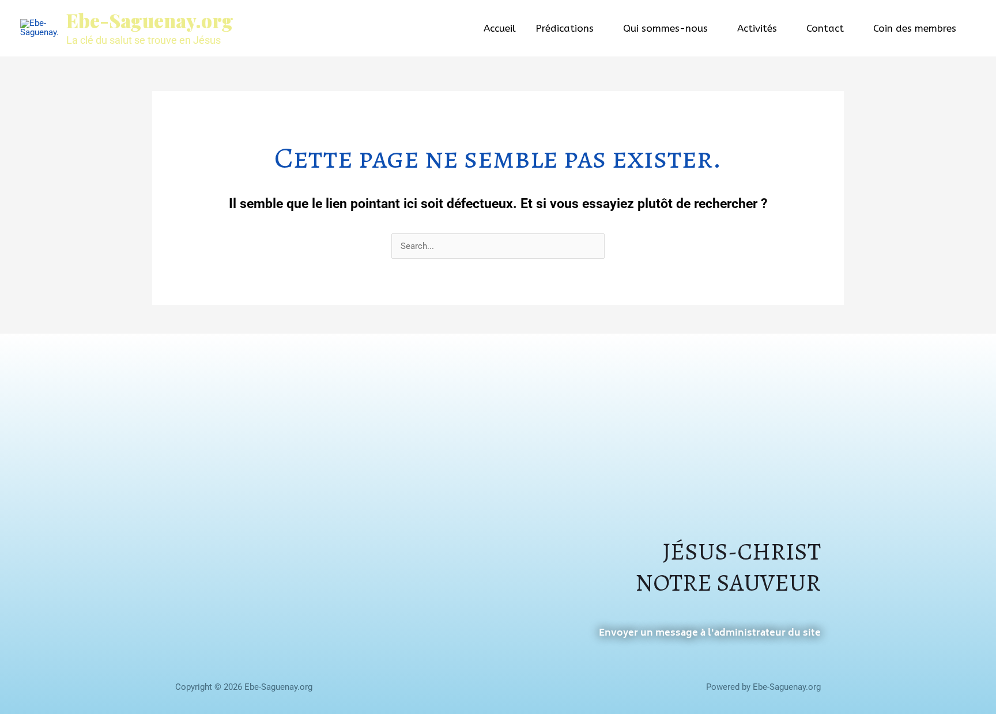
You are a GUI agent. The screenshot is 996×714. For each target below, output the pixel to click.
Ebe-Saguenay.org (149, 20)
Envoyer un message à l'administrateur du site (710, 633)
